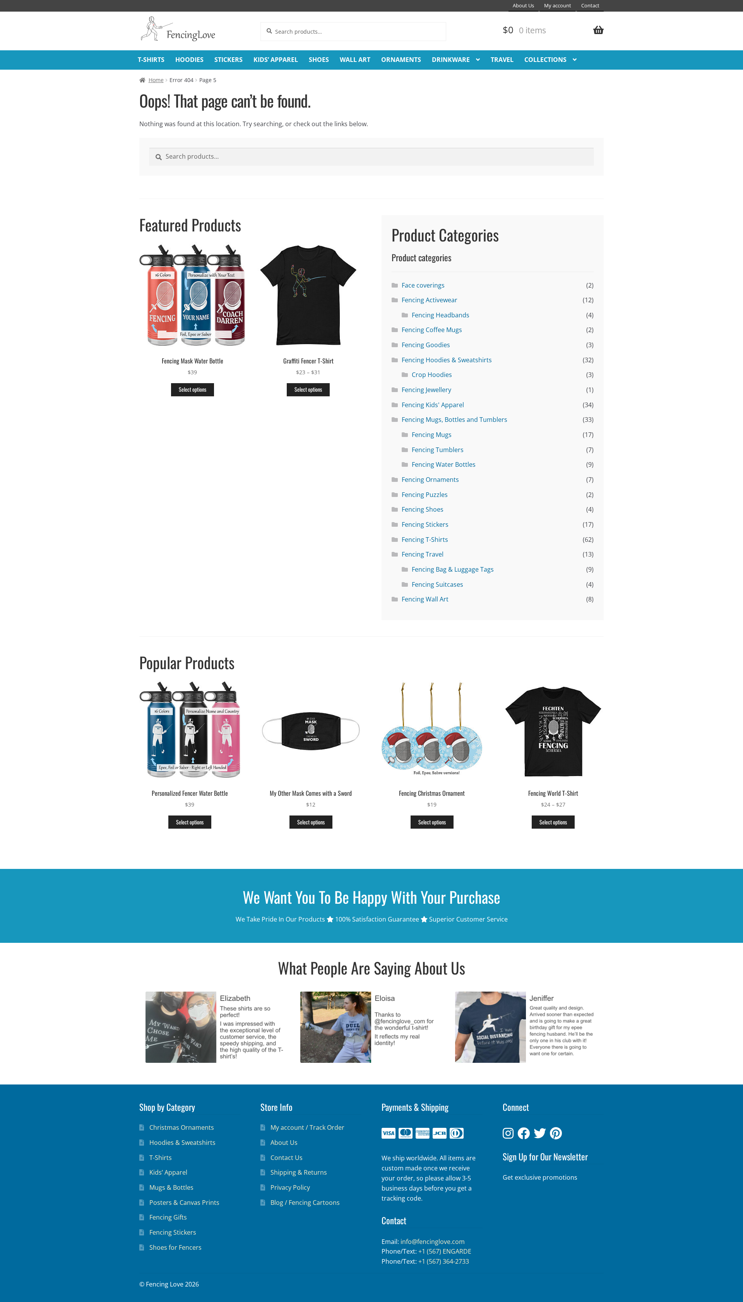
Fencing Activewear (429, 300)
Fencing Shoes (422, 509)
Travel (502, 59)
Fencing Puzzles (425, 494)
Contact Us (286, 1157)
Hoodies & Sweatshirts (182, 1142)
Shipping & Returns (298, 1172)
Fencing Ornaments (430, 479)
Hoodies (189, 59)
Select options (192, 389)
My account (557, 5)
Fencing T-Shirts (425, 539)
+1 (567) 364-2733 (443, 1261)
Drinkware (451, 59)
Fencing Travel (422, 554)
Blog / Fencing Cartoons (305, 1202)
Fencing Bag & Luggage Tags (453, 569)
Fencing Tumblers (438, 449)
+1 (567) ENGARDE (444, 1251)
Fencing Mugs (432, 434)
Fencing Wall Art (425, 599)
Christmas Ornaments (181, 1127)
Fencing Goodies (426, 345)
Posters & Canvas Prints (184, 1202)
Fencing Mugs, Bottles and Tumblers (454, 419)
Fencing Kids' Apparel (433, 405)
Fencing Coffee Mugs (432, 330)
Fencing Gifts (168, 1217)
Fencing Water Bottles (444, 464)
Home (156, 80)
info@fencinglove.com (433, 1241)
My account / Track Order (307, 1127)
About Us (523, 5)
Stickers (228, 59)
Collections (545, 59)
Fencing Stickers (425, 524)
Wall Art (355, 59)
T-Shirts (151, 59)
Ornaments (401, 59)
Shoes (319, 59)
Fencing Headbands (440, 315)
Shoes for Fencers (175, 1247)
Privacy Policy (290, 1187)
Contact (590, 5)
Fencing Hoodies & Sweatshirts (447, 360)
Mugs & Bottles (171, 1187)
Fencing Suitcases (437, 584)
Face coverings (423, 285)
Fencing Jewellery (426, 389)
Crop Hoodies (432, 374)
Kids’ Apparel (275, 59)
